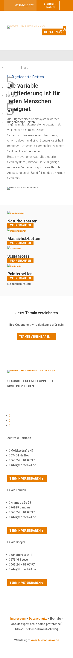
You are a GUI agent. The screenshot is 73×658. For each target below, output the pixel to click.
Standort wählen (50, 5)
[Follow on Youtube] (20, 400)
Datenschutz (38, 618)
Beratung (52, 32)
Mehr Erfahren (20, 225)
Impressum (18, 618)
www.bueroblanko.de (45, 640)
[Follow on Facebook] (12, 400)
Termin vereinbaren (34, 336)
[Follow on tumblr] (27, 400)
